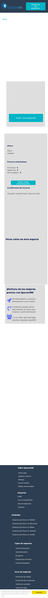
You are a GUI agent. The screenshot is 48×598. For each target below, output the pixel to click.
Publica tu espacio (35, 6)
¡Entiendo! (39, 592)
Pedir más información (23, 183)
